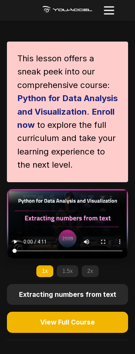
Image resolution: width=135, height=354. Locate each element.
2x (90, 271)
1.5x (67, 271)
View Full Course (67, 322)
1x (45, 271)
